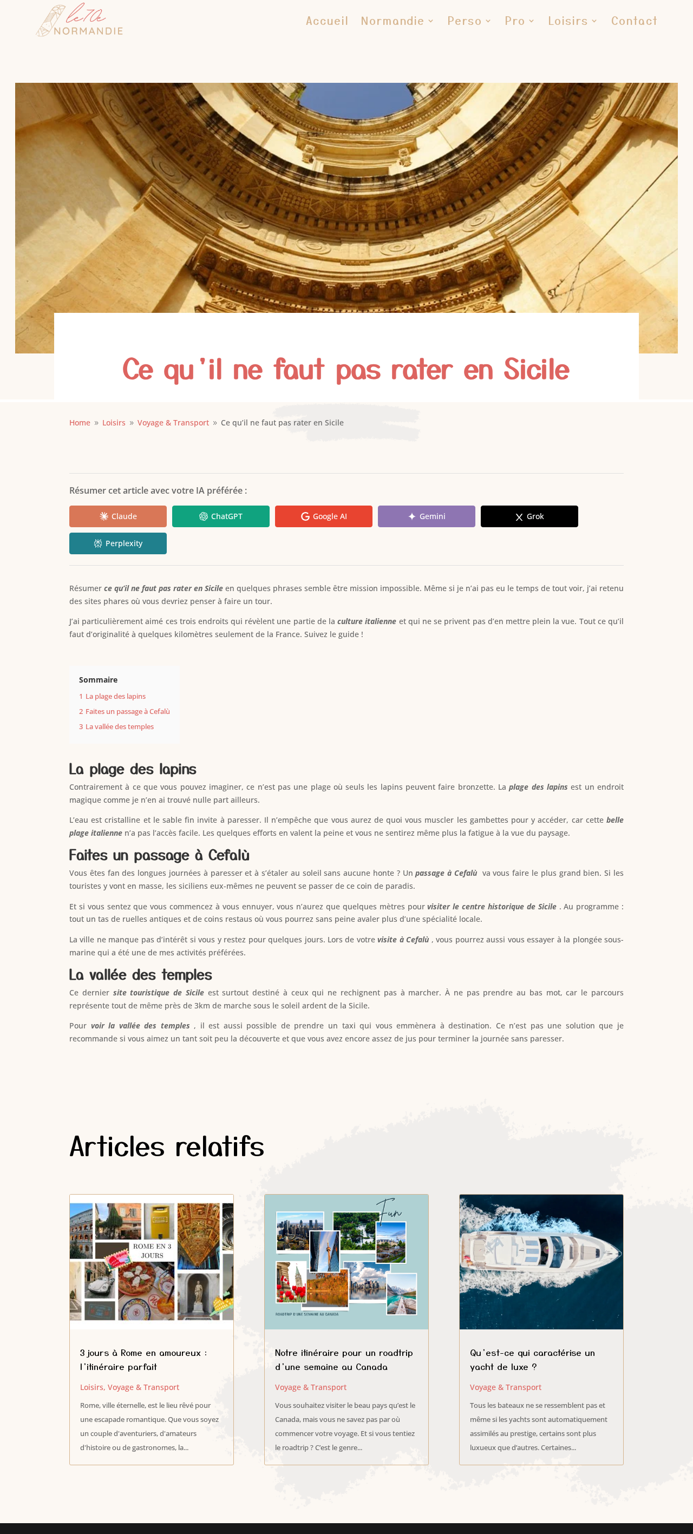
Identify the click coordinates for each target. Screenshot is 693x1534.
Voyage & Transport (143, 1387)
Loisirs (568, 20)
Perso (465, 20)
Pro (515, 20)
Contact (634, 20)
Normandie (393, 20)
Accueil (327, 20)
